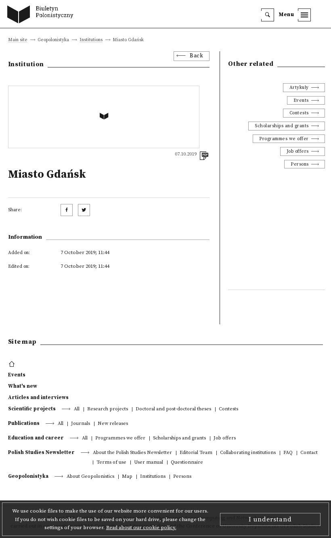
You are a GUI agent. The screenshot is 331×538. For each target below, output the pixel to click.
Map (127, 477)
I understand (270, 519)
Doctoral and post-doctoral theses (173, 409)
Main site (17, 40)
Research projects (107, 409)
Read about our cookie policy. (141, 527)
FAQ (288, 453)
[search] (267, 14)
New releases (113, 424)
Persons (300, 164)
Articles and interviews (38, 397)
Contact (309, 453)
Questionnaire (187, 462)
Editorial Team (196, 453)
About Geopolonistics (90, 477)
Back (196, 56)
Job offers (298, 151)
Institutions (91, 40)
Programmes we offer (284, 139)
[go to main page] (42, 15)
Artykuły (299, 87)
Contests (299, 113)
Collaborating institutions (248, 453)
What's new (22, 386)
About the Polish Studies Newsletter (132, 453)
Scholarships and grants (282, 126)
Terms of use (111, 462)
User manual (148, 462)
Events (301, 100)
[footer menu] (12, 364)
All (77, 409)
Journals (80, 424)
